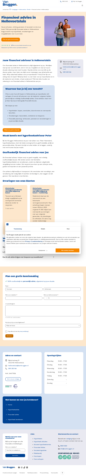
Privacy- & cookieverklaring (33, 241)
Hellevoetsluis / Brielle (24, 9)
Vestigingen (15, 9)
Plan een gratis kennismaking (10, 39)
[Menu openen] (82, 5)
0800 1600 (65, 1)
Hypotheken (38, 438)
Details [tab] (43, 229)
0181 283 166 (67, 72)
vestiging (69, 438)
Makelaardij (37, 453)
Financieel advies (13, 414)
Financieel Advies (39, 447)
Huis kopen (37, 456)
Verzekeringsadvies (40, 450)
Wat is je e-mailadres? (11, 295)
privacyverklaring (23, 331)
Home (10, 405)
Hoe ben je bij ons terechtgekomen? (15, 322)
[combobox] (46, 298)
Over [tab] (68, 229)
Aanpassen (42, 250)
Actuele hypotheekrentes (42, 444)
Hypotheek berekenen (15, 419)
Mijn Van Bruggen (77, 1)
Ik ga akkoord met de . (18, 331)
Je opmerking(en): (10, 303)
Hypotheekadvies (13, 409)
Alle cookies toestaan (67, 250)
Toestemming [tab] (18, 229)
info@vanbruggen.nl (67, 449)
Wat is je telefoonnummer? (51, 295)
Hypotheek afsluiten (40, 441)
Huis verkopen (39, 459)
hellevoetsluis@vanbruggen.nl (18, 365)
